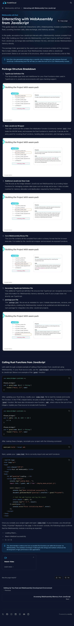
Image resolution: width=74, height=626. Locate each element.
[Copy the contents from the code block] (69, 378)
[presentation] (37, 488)
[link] (19, 562)
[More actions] (70, 21)
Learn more (8, 567)
